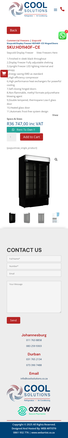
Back (13, 30)
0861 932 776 (21, 432)
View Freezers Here (47, 52)
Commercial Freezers (18, 40)
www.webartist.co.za (43, 432)
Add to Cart (31, 137)
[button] (56, 159)
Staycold (36, 40)
